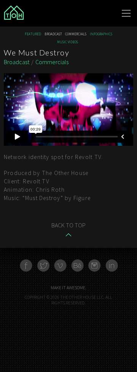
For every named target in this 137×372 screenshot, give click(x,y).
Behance (77, 265)
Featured (33, 34)
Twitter (43, 265)
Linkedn (111, 265)
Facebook (26, 265)
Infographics (101, 34)
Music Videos (67, 42)
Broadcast (53, 34)
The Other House (42, 13)
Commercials (75, 34)
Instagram (94, 265)
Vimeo (60, 265)
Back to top (68, 225)
